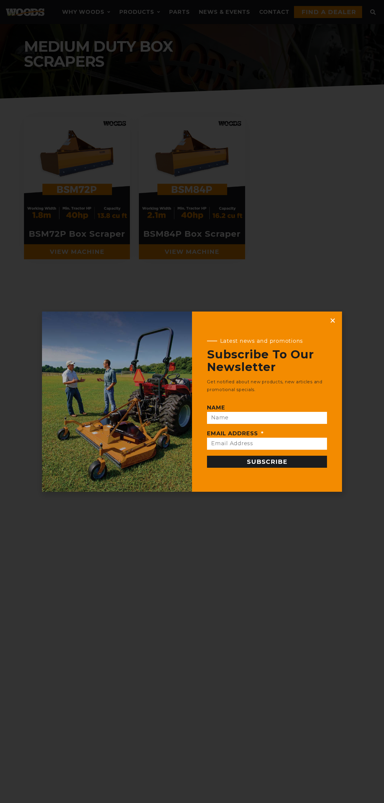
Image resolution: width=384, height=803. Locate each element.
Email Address (233, 433)
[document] (192, 401)
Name (216, 407)
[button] (333, 321)
